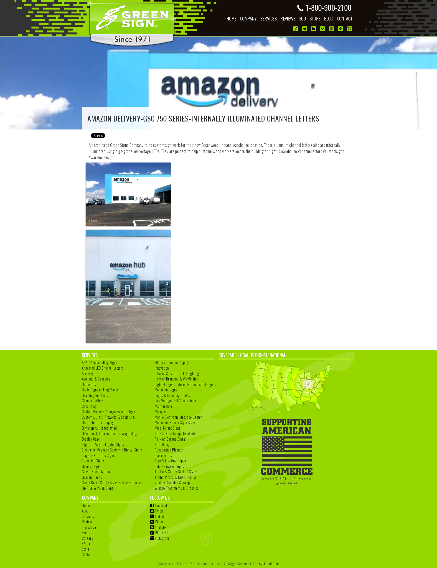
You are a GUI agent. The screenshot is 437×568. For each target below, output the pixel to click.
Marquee (161, 411)
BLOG (328, 18)
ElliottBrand (272, 563)
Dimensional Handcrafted (99, 428)
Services (88, 516)
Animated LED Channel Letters (103, 368)
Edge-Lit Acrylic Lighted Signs (103, 444)
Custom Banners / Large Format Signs (108, 411)
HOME (231, 18)
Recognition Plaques (169, 450)
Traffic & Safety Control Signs (176, 471)
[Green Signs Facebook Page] (296, 28)
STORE (315, 18)
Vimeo (159, 522)
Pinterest (161, 532)
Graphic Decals (92, 477)
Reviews (88, 522)
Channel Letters (93, 400)
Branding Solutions (95, 395)
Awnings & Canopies (96, 379)
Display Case (91, 439)
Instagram (162, 538)
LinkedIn (160, 516)
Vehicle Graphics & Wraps (173, 482)
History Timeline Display (172, 362)
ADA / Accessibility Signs (99, 362)
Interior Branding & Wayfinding (176, 379)
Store (85, 549)
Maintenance (163, 406)
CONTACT (344, 18)
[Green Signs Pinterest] (341, 28)
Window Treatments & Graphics (177, 488)
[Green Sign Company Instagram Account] (350, 28)
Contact (87, 554)
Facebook (161, 505)
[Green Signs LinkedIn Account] (314, 28)
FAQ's (86, 543)
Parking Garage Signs (170, 439)
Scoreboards (163, 455)
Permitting (162, 444)
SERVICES (268, 18)
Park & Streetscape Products (175, 433)
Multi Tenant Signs (167, 428)
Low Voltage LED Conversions (175, 400)
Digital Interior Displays (98, 422)
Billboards (89, 384)
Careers (87, 538)
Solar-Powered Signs (169, 466)
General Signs (91, 466)
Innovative (89, 527)
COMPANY (248, 18)
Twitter (160, 511)
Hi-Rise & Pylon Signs (97, 488)
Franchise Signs (93, 461)
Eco (84, 532)
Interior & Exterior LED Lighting (177, 373)
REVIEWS (288, 18)
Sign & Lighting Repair (171, 461)
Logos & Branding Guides (172, 395)
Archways (88, 373)
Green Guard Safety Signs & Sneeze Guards (112, 482)
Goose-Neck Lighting (96, 471)
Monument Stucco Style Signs (175, 422)
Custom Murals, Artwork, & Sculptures (109, 417)
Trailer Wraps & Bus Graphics (176, 477)
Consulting (89, 406)
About (86, 511)
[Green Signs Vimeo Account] (323, 28)
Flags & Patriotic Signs (98, 455)
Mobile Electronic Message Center (178, 417)
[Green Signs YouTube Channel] (332, 28)
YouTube (160, 527)
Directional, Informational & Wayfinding (109, 433)
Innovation (162, 368)
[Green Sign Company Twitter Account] (305, 28)
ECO (302, 18)
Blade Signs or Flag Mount (100, 390)
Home (86, 505)
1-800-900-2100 (328, 7)
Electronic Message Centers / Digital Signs (112, 450)
